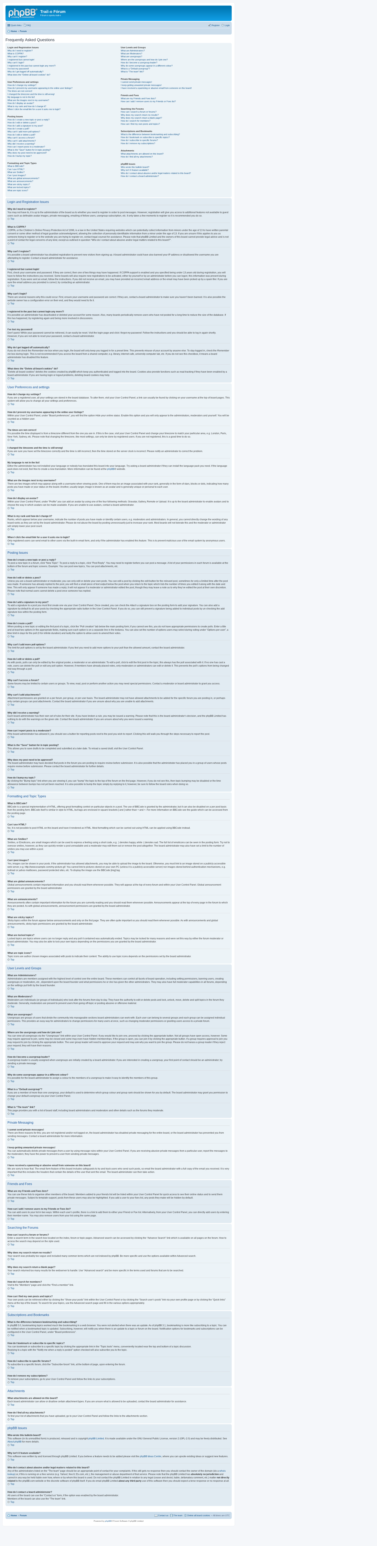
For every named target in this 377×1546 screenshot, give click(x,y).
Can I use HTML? (15, 169)
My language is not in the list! (21, 97)
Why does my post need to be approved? (27, 153)
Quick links (16, 25)
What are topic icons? (17, 190)
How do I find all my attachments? (137, 157)
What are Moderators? (131, 53)
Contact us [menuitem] (163, 1515)
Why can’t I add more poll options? (23, 131)
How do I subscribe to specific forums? (139, 140)
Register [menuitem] (216, 25)
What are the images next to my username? (28, 100)
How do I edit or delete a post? (21, 122)
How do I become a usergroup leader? (139, 62)
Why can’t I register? (17, 56)
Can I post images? (16, 175)
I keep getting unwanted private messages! (141, 85)
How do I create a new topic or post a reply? (28, 119)
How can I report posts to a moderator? (26, 147)
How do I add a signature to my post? (25, 126)
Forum (23, 1515)
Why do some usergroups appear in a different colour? (147, 66)
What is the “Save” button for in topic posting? (29, 150)
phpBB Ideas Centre (150, 1456)
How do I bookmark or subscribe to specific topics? (145, 137)
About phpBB (14, 1441)
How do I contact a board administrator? (140, 176)
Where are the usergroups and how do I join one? (144, 59)
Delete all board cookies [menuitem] (198, 1515)
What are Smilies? (16, 172)
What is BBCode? (15, 166)
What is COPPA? (15, 53)
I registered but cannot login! (20, 59)
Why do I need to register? (20, 50)
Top (12, 218)
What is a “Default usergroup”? (135, 68)
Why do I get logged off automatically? (25, 71)
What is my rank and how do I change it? (26, 106)
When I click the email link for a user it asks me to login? (33, 109)
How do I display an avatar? (20, 103)
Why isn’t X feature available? (135, 170)
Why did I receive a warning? (21, 144)
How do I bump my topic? (19, 156)
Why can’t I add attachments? (21, 141)
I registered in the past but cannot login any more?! (31, 66)
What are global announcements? (23, 178)
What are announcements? (20, 181)
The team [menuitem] (177, 1515)
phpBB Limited (96, 1438)
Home (14, 1515)
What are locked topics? (18, 187)
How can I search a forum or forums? (138, 112)
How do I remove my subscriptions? (138, 143)
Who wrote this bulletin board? (135, 167)
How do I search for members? (135, 121)
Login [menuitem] (227, 25)
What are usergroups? (131, 56)
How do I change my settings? (21, 85)
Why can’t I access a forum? (21, 137)
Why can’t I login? (15, 62)
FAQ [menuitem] (29, 25)
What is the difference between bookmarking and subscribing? (150, 134)
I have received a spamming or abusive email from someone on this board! (156, 88)
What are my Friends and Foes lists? (138, 98)
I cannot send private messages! (136, 82)
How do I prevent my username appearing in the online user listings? (39, 88)
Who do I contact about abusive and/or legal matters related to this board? (156, 173)
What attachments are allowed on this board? (142, 154)
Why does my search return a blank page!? (141, 118)
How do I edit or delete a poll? (21, 135)
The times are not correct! (19, 91)
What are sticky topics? (18, 184)
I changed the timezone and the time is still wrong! (31, 94)
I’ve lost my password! (18, 68)
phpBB (110, 469)
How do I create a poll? (18, 128)
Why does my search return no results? (140, 115)
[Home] (23, 12)
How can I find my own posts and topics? (140, 124)
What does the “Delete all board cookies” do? (28, 75)
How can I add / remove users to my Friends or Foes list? (148, 101)
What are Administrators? (133, 50)
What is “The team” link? (132, 71)
